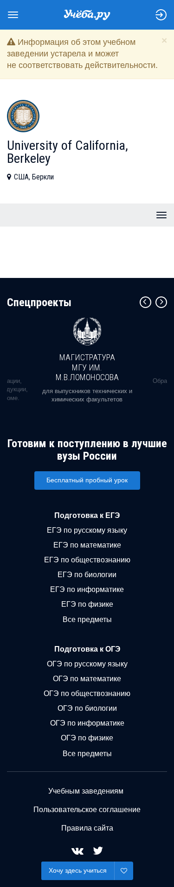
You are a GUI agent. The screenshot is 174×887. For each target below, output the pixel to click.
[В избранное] (124, 871)
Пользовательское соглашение (87, 809)
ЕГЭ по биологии (87, 575)
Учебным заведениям (85, 791)
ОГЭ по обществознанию (87, 693)
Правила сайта (87, 828)
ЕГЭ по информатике (87, 589)
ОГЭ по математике (87, 679)
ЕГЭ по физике (87, 604)
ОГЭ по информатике (87, 723)
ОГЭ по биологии (87, 708)
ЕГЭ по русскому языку (87, 530)
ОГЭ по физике (87, 738)
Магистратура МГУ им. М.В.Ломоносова (87, 367)
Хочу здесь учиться (78, 870)
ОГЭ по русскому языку (87, 664)
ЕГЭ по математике (87, 545)
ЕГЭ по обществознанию (87, 560)
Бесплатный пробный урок (87, 480)
